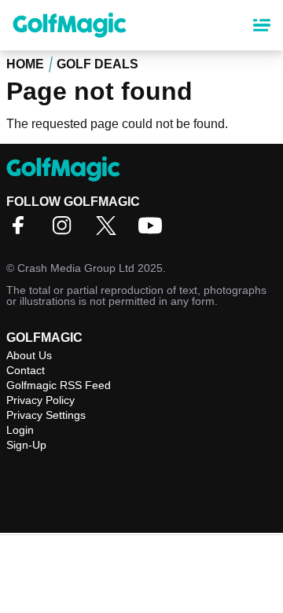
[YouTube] (154, 230)
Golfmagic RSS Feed (58, 385)
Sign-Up (26, 444)
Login (20, 429)
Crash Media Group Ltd (75, 268)
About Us (29, 355)
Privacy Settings (46, 414)
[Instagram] (66, 230)
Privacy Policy (40, 400)
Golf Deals (97, 64)
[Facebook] (22, 230)
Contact (25, 370)
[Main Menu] (261, 25)
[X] (110, 230)
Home (25, 64)
